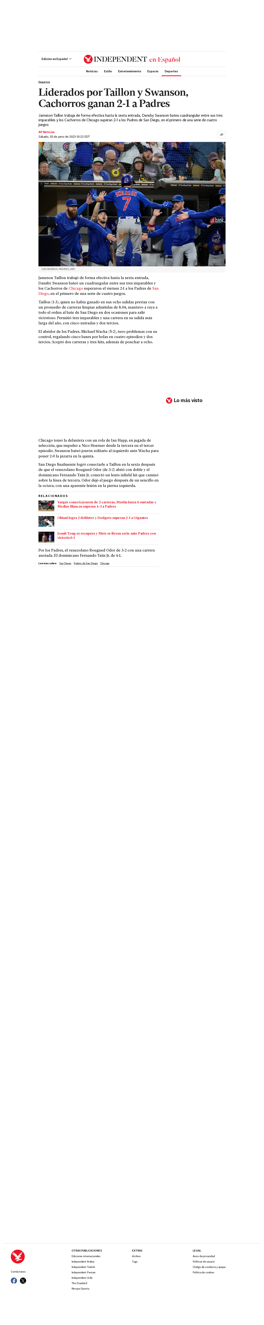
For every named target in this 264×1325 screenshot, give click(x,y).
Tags (134, 1261)
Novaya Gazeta (80, 1288)
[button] (56, 59)
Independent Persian (83, 1272)
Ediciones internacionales (86, 1256)
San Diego (65, 563)
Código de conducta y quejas (209, 1267)
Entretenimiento (129, 71)
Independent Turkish (83, 1267)
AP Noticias (46, 132)
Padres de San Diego (86, 563)
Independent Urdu (82, 1278)
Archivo (136, 1256)
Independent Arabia (83, 1261)
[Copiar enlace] (222, 134)
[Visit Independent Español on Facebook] (14, 1281)
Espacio (152, 71)
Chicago (76, 289)
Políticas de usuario (204, 1261)
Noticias (92, 71)
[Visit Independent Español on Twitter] (23, 1281)
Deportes (171, 71)
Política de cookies (203, 1272)
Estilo (108, 71)
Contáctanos (18, 1271)
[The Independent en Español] (132, 59)
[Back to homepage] (41, 1256)
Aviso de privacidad (204, 1256)
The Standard (79, 1283)
